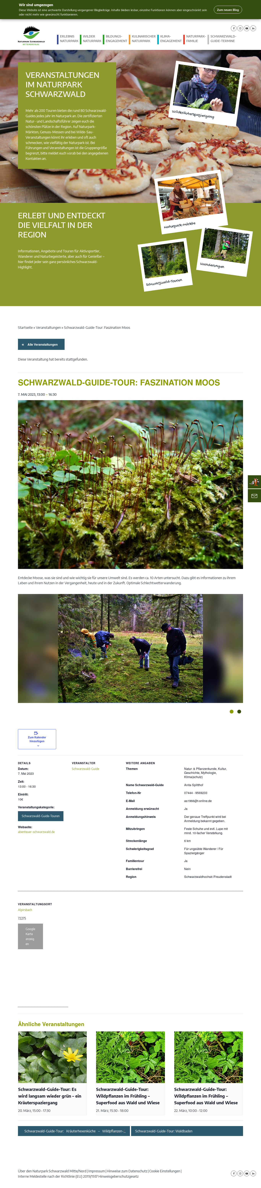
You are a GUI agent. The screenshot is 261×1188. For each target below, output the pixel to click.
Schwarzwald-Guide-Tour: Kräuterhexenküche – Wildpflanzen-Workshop (74, 1131)
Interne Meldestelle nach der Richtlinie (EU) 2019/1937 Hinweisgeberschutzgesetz (78, 1176)
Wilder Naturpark (92, 38)
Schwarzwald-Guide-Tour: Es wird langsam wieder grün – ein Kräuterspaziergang (49, 1096)
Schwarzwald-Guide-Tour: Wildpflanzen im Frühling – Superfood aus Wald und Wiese (128, 1096)
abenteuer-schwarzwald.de (36, 832)
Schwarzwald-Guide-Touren (41, 816)
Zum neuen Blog (228, 9)
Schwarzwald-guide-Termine (223, 38)
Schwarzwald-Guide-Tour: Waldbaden (163, 1131)
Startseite (25, 327)
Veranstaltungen (48, 327)
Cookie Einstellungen (164, 1171)
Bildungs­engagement (116, 38)
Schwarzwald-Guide (85, 769)
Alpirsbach (25, 910)
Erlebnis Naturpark (69, 38)
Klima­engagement (171, 38)
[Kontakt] (254, 495)
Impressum (96, 1171)
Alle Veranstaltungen (42, 344)
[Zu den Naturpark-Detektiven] (254, 482)
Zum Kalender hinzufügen (37, 739)
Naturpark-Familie (196, 38)
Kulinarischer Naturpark (144, 38)
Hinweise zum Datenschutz (127, 1171)
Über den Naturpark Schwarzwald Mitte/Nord (52, 1171)
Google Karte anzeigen (30, 936)
